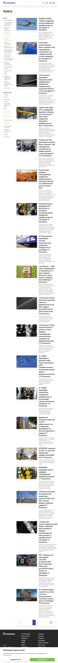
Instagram (41, 640)
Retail (5, 74)
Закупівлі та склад (8, 120)
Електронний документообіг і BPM (7, 105)
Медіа (23, 644)
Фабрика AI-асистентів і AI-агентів (7, 131)
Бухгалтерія (6, 99)
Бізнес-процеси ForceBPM (7, 126)
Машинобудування (8, 20)
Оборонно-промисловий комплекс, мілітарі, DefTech (8, 83)
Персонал (6, 101)
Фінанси (6, 97)
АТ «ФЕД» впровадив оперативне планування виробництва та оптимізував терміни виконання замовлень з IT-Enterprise (46, 397)
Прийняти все (42, 659)
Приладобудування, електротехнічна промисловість (8, 24)
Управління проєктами (6, 123)
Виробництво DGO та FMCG (8, 67)
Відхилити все (16, 659)
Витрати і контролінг (8, 113)
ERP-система (25, 636)
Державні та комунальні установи (8, 47)
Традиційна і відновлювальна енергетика (7, 78)
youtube (40, 636)
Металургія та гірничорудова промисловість (7, 34)
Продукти (24, 638)
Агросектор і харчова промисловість (7, 29)
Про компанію (26, 634)
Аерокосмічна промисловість (7, 55)
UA (43, 2)
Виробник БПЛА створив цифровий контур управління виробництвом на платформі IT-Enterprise (46, 24)
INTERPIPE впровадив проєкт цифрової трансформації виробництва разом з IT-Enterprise (46, 473)
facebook (41, 634)
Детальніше (7, 655)
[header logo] (9, 3)
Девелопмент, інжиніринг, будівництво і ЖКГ (8, 39)
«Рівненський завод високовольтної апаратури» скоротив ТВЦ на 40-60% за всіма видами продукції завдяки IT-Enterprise (47, 499)
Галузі (23, 640)
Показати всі (7, 88)
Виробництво (7, 110)
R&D (5, 108)
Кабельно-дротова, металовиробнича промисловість (8, 51)
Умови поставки (43, 642)
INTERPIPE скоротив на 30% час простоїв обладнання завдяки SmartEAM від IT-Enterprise (47, 452)
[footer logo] (9, 634)
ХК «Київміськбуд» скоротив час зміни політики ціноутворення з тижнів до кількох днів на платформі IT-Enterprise (46, 596)
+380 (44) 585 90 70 (8, 647)
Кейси (23, 642)
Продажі (6, 94)
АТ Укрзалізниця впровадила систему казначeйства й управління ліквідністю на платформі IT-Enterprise (45, 244)
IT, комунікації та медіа (7, 71)
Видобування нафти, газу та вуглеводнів (8, 59)
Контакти (24, 647)
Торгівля (6, 134)
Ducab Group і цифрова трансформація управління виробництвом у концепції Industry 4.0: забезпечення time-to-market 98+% (46, 179)
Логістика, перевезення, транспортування (8, 63)
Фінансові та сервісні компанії (8, 43)
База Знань (41, 645)
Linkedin (41, 638)
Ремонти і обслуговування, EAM (7, 116)
